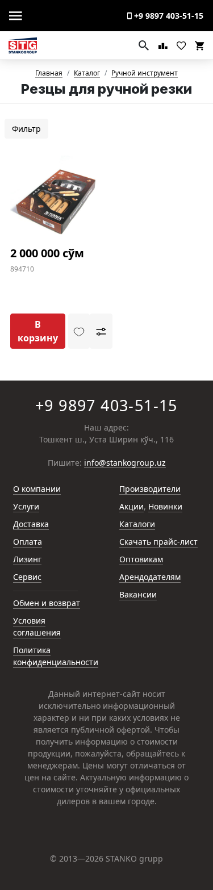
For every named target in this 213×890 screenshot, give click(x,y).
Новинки (165, 506)
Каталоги (137, 524)
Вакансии (138, 594)
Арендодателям (150, 576)
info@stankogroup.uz (125, 463)
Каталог (87, 73)
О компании (37, 488)
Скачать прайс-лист (158, 541)
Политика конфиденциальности (55, 656)
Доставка (31, 524)
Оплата (27, 541)
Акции (131, 506)
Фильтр (26, 128)
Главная (48, 73)
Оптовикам (141, 559)
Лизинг (27, 559)
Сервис (27, 576)
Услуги (26, 506)
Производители (150, 488)
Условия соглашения (37, 626)
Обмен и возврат (46, 602)
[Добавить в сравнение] (101, 331)
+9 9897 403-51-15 (167, 15)
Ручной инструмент (144, 73)
